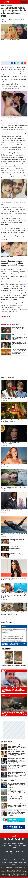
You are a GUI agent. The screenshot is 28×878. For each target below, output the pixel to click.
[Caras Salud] (14, 821)
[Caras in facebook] (9, 839)
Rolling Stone (20, 854)
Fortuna (4, 845)
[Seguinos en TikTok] (16, 839)
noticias (14, 627)
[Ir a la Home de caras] (6, 2)
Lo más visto (6, 742)
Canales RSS (5, 860)
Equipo (10, 862)
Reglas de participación (20, 862)
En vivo (24, 2)
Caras (15, 851)
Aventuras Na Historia (10, 854)
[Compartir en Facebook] (12, 63)
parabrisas (14, 696)
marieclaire (14, 649)
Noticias (14, 843)
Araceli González (9, 67)
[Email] (25, 63)
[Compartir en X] (15, 63)
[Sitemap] (23, 839)
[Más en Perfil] (9, 622)
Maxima (20, 856)
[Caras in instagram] (5, 839)
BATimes (14, 847)
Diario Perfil (7, 843)
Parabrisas (17, 845)
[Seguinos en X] (12, 839)
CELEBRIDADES (4, 5)
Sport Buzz (8, 856)
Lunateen (23, 845)
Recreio (15, 856)
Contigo (20, 851)
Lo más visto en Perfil (10, 780)
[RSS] (19, 839)
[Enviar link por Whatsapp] (18, 63)
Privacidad (4, 862)
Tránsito (14, 864)
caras (14, 671)
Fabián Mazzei (15, 320)
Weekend (9, 845)
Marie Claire (21, 843)
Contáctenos (23, 860)
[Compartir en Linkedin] (22, 63)
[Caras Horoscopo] (14, 828)
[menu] (2, 2)
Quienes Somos (14, 860)
